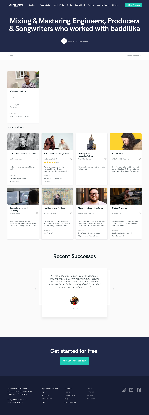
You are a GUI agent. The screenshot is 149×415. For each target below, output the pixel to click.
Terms (89, 388)
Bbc (45, 233)
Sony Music (47, 181)
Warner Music (48, 179)
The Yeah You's (14, 181)
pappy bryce (13, 116)
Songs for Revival (83, 233)
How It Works (58, 5)
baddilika (21, 116)
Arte (48, 233)
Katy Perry (13, 179)
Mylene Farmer (21, 179)
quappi (27, 116)
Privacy (90, 395)
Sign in (115, 5)
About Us (45, 395)
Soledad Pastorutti (126, 233)
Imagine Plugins (103, 5)
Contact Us (91, 399)
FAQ (43, 402)
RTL (52, 233)
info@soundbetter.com (16, 400)
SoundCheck (80, 5)
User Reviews (47, 399)
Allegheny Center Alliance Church (88, 236)
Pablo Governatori (118, 236)
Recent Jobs (45, 5)
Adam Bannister (94, 233)
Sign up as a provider (50, 388)
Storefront (68, 388)
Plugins (91, 5)
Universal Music (58, 179)
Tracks (69, 5)
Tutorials (90, 392)
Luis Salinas (115, 233)
